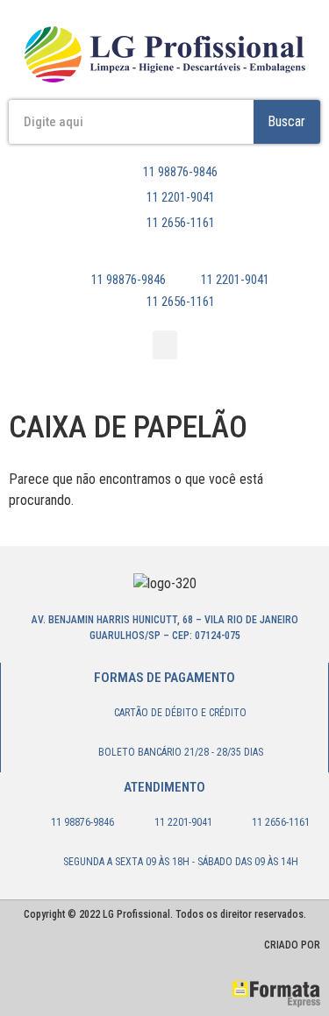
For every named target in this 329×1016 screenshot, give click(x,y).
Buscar (286, 121)
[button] (165, 344)
